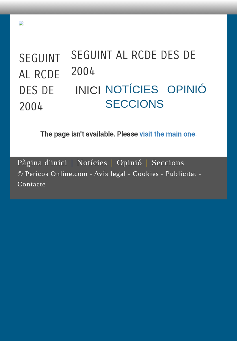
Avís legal (110, 173)
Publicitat (181, 173)
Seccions (168, 162)
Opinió (129, 162)
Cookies (146, 173)
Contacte (31, 184)
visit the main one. (168, 134)
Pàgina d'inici (42, 162)
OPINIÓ (186, 89)
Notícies (92, 162)
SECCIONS (134, 104)
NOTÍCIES (131, 89)
